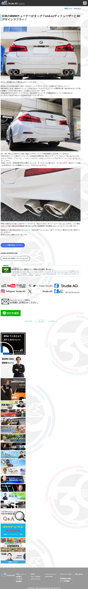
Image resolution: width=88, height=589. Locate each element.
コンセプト (19, 579)
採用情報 (19, 581)
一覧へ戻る (40, 321)
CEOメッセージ (21, 574)
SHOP (33, 574)
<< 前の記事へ (28, 321)
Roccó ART (49, 576)
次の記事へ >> (52, 321)
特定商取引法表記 (65, 578)
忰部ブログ (68, 8)
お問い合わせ (79, 574)
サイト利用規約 (65, 581)
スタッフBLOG (35, 576)
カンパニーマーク (50, 574)
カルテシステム (35, 579)
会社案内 (19, 576)
